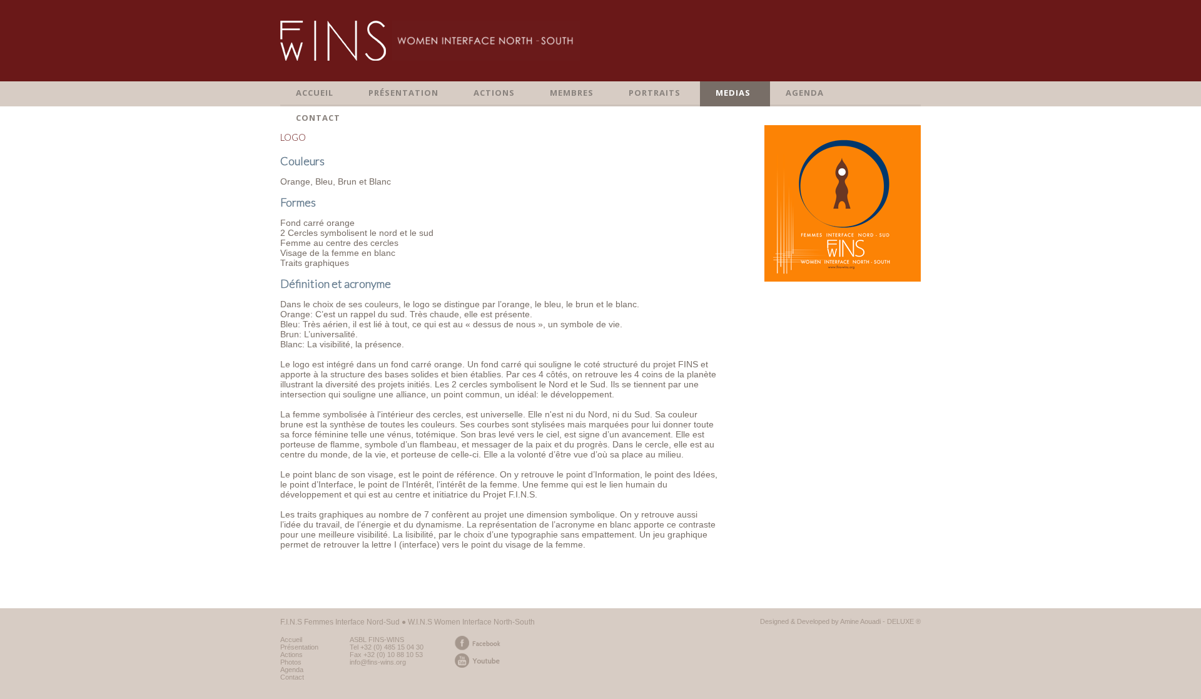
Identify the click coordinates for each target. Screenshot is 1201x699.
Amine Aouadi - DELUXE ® (880, 621)
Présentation (299, 647)
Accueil (291, 639)
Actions (291, 654)
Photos (291, 662)
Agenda (291, 669)
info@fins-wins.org (378, 662)
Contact (292, 677)
